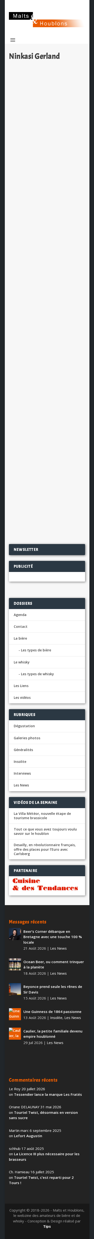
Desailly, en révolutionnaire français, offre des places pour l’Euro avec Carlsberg (45, 849)
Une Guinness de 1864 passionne (52, 1011)
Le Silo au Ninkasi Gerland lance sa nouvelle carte (45, 248)
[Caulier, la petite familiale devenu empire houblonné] (15, 1034)
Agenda (20, 614)
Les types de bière (36, 650)
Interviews (22, 773)
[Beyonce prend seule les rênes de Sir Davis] (15, 989)
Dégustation (24, 726)
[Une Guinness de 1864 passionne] (15, 1014)
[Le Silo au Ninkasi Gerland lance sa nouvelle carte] (47, 213)
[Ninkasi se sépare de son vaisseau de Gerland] (47, 86)
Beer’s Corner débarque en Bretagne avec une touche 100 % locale (52, 937)
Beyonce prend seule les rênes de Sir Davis (52, 989)
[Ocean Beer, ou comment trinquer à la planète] (15, 964)
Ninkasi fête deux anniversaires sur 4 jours (45, 328)
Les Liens (21, 685)
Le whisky (22, 662)
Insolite (20, 761)
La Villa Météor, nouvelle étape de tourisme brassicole (42, 815)
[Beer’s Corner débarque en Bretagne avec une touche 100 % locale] (15, 934)
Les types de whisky (37, 674)
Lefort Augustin (28, 1135)
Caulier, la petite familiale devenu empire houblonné (52, 1034)
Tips (47, 1226)
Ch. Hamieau (28, 129)
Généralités (23, 749)
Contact (20, 626)
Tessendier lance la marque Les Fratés (48, 1094)
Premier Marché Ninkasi (38, 434)
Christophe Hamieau (33, 259)
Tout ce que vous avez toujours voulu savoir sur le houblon (45, 831)
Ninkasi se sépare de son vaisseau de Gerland (47, 118)
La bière (20, 638)
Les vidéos (22, 697)
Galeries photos (27, 738)
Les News (63, 129)
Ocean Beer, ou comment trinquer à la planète (53, 964)
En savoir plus (60, 175)
